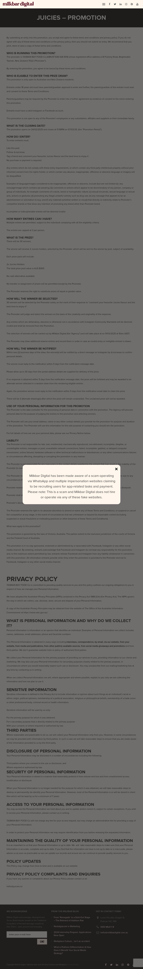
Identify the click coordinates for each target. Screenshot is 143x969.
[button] (103, 4)
